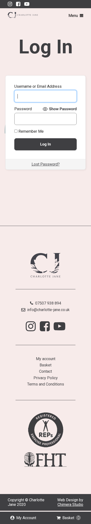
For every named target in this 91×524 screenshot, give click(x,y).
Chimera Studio (70, 504)
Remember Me (30, 131)
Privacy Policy (45, 378)
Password (23, 109)
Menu (73, 15)
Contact (45, 371)
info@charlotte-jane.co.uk (48, 309)
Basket (71, 518)
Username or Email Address (38, 86)
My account (45, 359)
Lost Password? (46, 164)
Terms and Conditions (45, 384)
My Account (26, 518)
